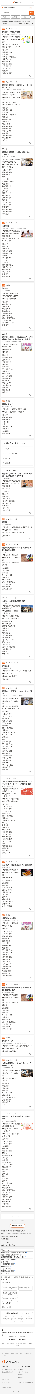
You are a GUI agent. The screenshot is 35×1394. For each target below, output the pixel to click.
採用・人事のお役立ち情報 (26, 1382)
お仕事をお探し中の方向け (9, 1369)
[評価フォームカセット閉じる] (32, 1312)
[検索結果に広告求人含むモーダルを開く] (6, 24)
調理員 (5, 522)
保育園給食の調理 (9, 918)
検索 (31, 12)
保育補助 (5, 226)
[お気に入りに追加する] (30, 76)
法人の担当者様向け (7, 1372)
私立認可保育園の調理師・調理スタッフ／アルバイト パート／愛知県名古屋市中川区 (17, 784)
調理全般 (5, 666)
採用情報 (20, 1377)
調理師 (5, 288)
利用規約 (20, 1369)
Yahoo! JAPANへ (6, 1387)
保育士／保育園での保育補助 (13, 601)
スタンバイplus (6, 1382)
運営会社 (20, 1374)
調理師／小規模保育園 (11, 32)
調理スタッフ (7, 404)
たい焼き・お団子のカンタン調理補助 (17, 865)
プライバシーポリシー (24, 1372)
